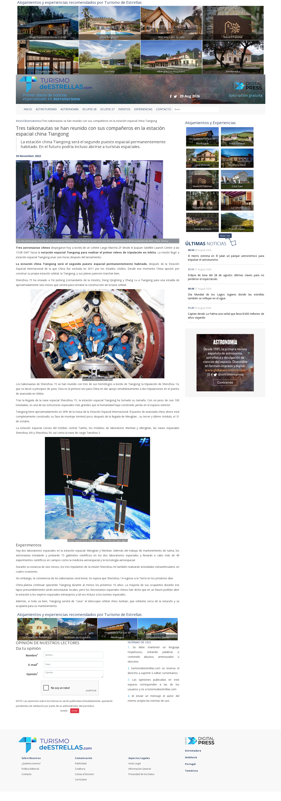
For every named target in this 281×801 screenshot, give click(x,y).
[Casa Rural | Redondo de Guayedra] (77, 628)
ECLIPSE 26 (89, 109)
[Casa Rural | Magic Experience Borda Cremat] (48, 22)
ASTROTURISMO (46, 109)
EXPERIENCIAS (143, 109)
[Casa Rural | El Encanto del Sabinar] (48, 57)
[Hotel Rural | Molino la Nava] (237, 158)
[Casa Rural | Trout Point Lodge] (202, 200)
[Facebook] (170, 96)
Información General (139, 768)
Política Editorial (30, 768)
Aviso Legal (134, 763)
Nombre (32, 655)
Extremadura (193, 750)
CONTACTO (163, 109)
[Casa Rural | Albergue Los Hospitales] (171, 57)
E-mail (33, 664)
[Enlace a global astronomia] (225, 362)
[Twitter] (175, 96)
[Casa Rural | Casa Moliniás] (202, 158)
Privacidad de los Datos (141, 774)
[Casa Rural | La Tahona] (237, 200)
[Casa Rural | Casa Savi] (237, 179)
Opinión (32, 674)
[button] (28, 198)
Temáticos (192, 770)
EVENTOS (124, 109)
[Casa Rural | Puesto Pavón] (237, 222)
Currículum (81, 779)
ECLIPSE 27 (107, 109)
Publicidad (80, 763)
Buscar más (225, 235)
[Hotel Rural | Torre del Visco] (202, 222)
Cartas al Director (84, 774)
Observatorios (32, 121)
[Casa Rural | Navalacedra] (233, 57)
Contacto (27, 774)
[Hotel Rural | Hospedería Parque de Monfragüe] (117, 628)
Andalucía (191, 757)
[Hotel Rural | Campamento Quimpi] (158, 628)
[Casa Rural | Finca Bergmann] (109, 22)
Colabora (80, 768)
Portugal (190, 764)
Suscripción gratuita (245, 95)
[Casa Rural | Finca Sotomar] (237, 136)
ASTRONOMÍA (70, 109)
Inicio (28, 109)
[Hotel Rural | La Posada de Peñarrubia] (37, 628)
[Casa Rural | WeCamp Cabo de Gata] (171, 22)
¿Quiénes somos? (31, 763)
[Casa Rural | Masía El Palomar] (233, 22)
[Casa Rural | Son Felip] (109, 57)
